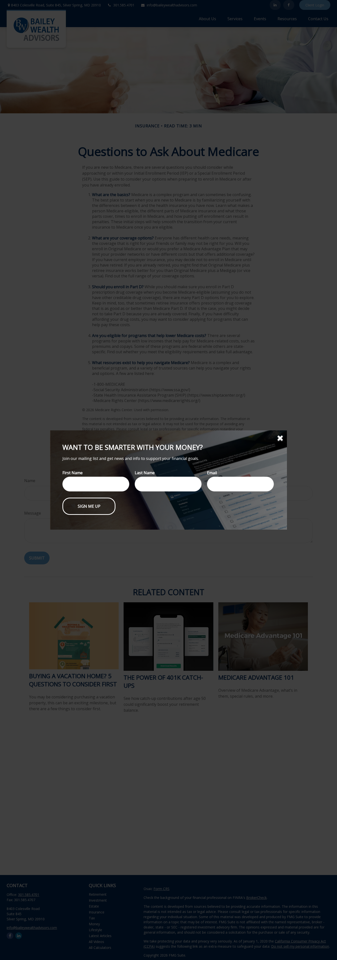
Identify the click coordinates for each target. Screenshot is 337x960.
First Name (72, 472)
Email (212, 472)
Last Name (145, 472)
